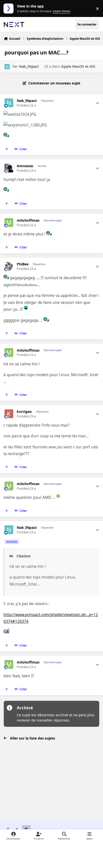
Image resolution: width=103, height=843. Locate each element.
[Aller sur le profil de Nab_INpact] (7, 66)
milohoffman (28, 220)
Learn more (9, 8)
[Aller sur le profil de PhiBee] (8, 266)
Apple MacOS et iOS (78, 66)
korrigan (24, 411)
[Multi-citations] (7, 149)
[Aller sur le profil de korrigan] (8, 413)
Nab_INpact (29, 66)
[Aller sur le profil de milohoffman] (8, 222)
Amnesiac (25, 166)
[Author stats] (98, 102)
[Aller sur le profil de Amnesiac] (8, 168)
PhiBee (22, 264)
